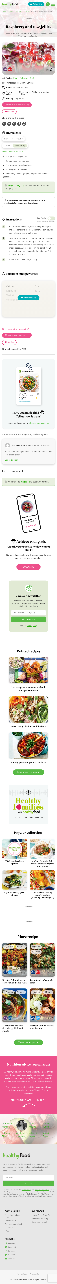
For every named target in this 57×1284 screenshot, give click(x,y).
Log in (11, 185)
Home (4, 11)
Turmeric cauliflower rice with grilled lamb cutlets (12, 1028)
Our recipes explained (13, 1224)
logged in (25, 482)
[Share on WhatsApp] (24, 124)
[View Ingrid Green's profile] (49, 1135)
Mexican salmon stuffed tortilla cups (42, 1027)
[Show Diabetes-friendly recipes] (10, 972)
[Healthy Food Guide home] (16, 1156)
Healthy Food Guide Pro (41, 1215)
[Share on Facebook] (19, 124)
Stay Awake (41, 218)
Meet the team (10, 1221)
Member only (30, 297)
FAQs (7, 1231)
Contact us (9, 1227)
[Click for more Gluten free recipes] (5, 69)
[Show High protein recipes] (10, 1018)
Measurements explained (13, 151)
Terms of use (22, 1274)
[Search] (48, 4)
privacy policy (32, 626)
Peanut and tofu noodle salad (41, 981)
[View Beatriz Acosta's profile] (35, 1135)
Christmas (26, 11)
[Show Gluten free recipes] (5, 1018)
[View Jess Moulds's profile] (35, 1125)
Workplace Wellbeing (40, 1219)
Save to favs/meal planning (18, 105)
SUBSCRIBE (28, 567)
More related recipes (27, 772)
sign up (20, 185)
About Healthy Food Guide (13, 1216)
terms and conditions (42, 1190)
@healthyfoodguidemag (39, 423)
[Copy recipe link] (4, 124)
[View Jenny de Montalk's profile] (8, 1125)
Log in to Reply (11, 460)
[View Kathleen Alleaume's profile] (22, 1135)
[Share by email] (9, 124)
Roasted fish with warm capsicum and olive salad (14, 981)
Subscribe (37, 4)
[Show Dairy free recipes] (5, 972)
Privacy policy (35, 1274)
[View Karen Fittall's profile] (8, 1135)
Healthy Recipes (15, 11)
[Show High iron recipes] (38, 972)
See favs (10, 112)
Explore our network (39, 1222)
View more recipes (27, 1042)
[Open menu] (53, 4)
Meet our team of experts (28, 1099)
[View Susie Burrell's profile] (49, 1125)
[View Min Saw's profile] (21, 1125)
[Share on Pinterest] (14, 124)
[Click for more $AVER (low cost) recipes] (10, 69)
